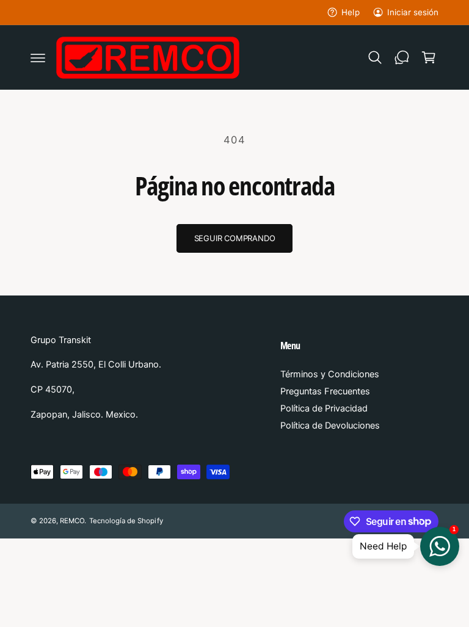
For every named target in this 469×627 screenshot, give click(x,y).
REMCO (72, 520)
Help (350, 12)
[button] (37, 57)
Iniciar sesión (412, 12)
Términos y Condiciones (329, 374)
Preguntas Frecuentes (325, 391)
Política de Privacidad (324, 408)
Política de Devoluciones (330, 425)
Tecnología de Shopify (125, 520)
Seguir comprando (234, 238)
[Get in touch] (401, 57)
